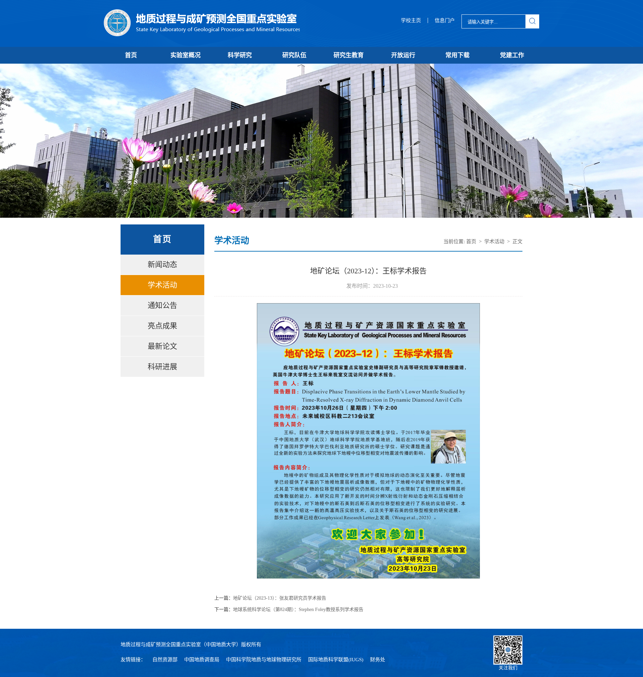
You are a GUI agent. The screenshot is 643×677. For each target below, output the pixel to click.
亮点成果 (162, 326)
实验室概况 (185, 55)
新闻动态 (162, 264)
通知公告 (162, 305)
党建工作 (512, 55)
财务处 (377, 659)
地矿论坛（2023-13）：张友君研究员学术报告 (279, 598)
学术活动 (162, 285)
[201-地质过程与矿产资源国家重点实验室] (202, 23)
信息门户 (445, 20)
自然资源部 (164, 659)
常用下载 (457, 55)
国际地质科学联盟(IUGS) (335, 659)
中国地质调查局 (201, 659)
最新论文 (162, 346)
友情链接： (133, 659)
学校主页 (411, 20)
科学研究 (240, 55)
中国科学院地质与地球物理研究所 (263, 659)
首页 (131, 55)
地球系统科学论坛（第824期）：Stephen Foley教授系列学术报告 (298, 609)
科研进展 (162, 366)
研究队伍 (294, 55)
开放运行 (403, 55)
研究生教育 (349, 55)
